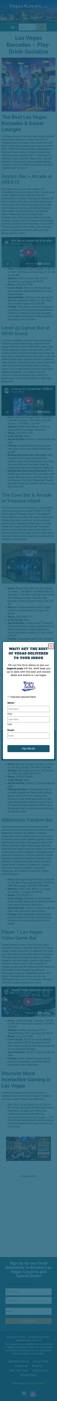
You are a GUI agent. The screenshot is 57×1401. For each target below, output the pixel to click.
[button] (51, 646)
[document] (28, 700)
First (9, 713)
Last (9, 724)
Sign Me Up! (28, 748)
